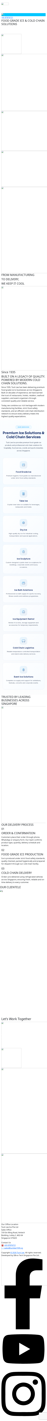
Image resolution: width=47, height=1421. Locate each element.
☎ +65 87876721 (8, 1245)
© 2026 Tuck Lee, (17, 1252)
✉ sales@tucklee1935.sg (12, 1248)
